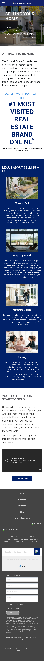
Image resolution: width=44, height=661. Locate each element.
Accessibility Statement (15, 538)
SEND (12, 613)
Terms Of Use (14, 536)
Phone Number (12, 591)
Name (9, 579)
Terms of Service (21, 640)
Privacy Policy (28, 536)
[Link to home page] (22, 3)
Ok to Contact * (14, 608)
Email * (9, 585)
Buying (10, 604)
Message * (11, 597)
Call (23, 566)
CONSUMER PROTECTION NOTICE (27, 541)
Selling (20, 604)
